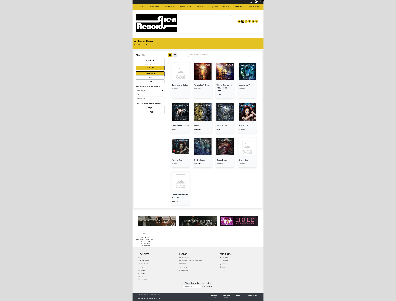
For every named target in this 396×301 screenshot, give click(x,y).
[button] (155, 7)
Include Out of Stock (150, 68)
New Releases (170, 7)
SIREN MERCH (239, 7)
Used (150, 81)
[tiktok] (253, 21)
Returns (239, 296)
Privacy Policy (214, 297)
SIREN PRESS (183, 264)
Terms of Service (226, 297)
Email (223, 267)
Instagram (225, 261)
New (150, 77)
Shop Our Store (143, 261)
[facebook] (246, 21)
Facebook (224, 258)
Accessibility (252, 296)
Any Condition (150, 73)
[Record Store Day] (242, 21)
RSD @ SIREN (213, 7)
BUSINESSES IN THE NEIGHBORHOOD (190, 261)
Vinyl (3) (150, 112)
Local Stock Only (150, 64)
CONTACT (200, 7)
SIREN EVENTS (254, 7)
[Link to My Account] (256, 2)
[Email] (256, 21)
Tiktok (223, 264)
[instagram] (249, 21)
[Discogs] (239, 21)
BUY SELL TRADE (185, 7)
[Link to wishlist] (251, 2)
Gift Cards (226, 7)
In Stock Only (150, 60)
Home (139, 258)
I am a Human (208, 286)
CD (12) (150, 108)
